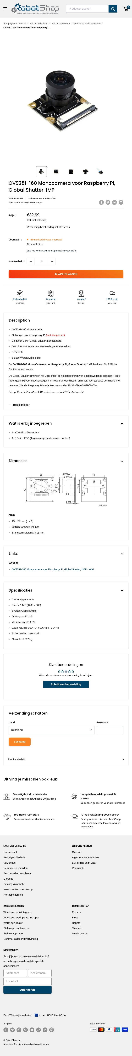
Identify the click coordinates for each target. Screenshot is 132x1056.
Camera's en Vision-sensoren (86, 23)
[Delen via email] (121, 202)
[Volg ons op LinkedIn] (45, 1029)
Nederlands (55, 1015)
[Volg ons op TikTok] (38, 1029)
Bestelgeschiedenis (14, 857)
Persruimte (78, 868)
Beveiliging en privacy (84, 862)
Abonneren (27, 989)
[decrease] (30, 261)
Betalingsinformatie (14, 884)
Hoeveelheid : (17, 261)
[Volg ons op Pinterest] (25, 1029)
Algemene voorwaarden (85, 857)
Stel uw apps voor (13, 933)
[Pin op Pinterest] (108, 202)
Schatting (19, 741)
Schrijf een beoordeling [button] (66, 684)
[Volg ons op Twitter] (12, 1029)
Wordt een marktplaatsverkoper (21, 917)
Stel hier (81, 303)
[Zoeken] (113, 9)
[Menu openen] (5, 8)
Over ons (77, 852)
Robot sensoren (60, 23)
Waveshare (16, 198)
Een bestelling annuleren (17, 873)
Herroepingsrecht (13, 894)
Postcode (102, 722)
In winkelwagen (66, 274)
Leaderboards (79, 933)
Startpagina (9, 23)
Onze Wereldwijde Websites (17, 1015)
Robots (22, 23)
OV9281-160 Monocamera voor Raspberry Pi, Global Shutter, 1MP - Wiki (53, 569)
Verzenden (9, 862)
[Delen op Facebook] (101, 202)
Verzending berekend (39, 227)
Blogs (75, 917)
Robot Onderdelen (39, 23)
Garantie (8, 878)
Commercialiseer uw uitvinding (20, 938)
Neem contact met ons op (17, 889)
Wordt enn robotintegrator (17, 912)
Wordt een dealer (13, 922)
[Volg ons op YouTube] (32, 1029)
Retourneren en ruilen (15, 868)
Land (12, 722)
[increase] (51, 261)
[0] (126, 9)
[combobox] (87, 9)
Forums (76, 912)
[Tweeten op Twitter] (114, 202)
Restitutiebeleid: (17, 759)
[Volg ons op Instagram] (18, 1029)
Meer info (20, 303)
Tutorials (76, 928)
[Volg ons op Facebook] (5, 1029)
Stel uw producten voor (16, 928)
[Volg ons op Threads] (51, 1029)
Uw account (10, 852)
